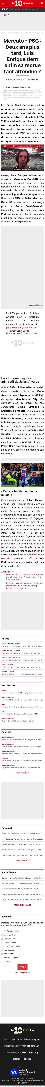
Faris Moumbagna (11, 957)
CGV (20, 1039)
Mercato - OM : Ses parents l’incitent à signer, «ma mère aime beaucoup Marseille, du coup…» (24, 585)
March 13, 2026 (30, 333)
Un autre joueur (10, 961)
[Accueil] (22, 3)
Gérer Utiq (33, 1052)
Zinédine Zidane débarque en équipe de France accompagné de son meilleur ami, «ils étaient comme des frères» (23, 9)
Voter (22, 967)
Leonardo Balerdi (10, 935)
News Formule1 (22, 860)
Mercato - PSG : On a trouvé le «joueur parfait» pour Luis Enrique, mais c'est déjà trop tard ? (24, 577)
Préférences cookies (21, 1058)
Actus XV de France (22, 905)
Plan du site (11, 1052)
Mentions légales (32, 1039)
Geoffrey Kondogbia (11, 931)
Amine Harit (8, 954)
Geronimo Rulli (9, 939)
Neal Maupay (9, 950)
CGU (14, 1039)
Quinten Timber (10, 942)
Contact (6, 1039)
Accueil (3, 33)
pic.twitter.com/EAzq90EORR (21, 327)
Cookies (22, 1052)
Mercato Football (14, 33)
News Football (22, 773)
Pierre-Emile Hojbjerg (12, 946)
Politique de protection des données (21, 1045)
